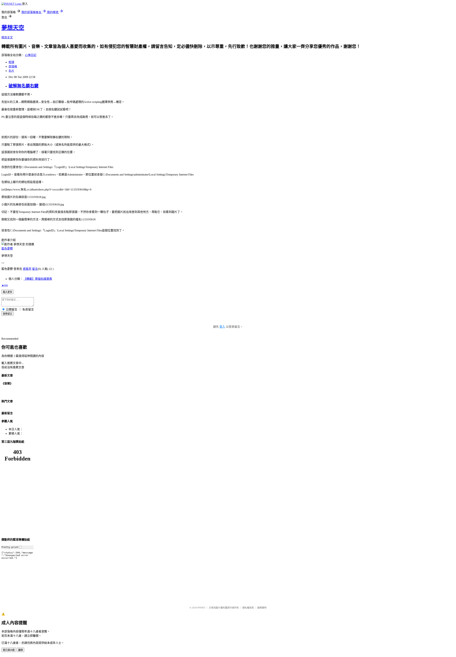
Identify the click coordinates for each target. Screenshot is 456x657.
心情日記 (30, 55)
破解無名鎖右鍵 (23, 85)
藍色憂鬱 (7, 248)
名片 (11, 70)
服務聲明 (261, 607)
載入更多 (7, 292)
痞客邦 (27, 268)
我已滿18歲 (9, 650)
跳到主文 (7, 37)
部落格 (13, 66)
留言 (35, 268)
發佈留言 (7, 313)
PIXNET (201, 607)
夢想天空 (12, 27)
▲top (4, 285)
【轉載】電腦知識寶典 (38, 278)
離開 (20, 650)
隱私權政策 (248, 607)
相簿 (11, 62)
